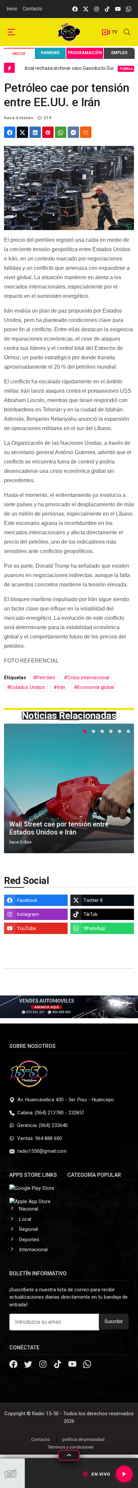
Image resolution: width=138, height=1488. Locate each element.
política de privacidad (83, 1439)
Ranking (50, 52)
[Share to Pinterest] (48, 132)
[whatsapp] (128, 9)
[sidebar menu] (11, 32)
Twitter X (93, 900)
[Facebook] (14, 1365)
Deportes (29, 1240)
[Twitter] (28, 1365)
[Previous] (15, 791)
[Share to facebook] (9, 132)
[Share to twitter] (22, 132)
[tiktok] (107, 9)
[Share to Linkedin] (35, 132)
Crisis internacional (88, 678)
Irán (61, 687)
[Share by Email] (85, 132)
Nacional (28, 1209)
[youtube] (118, 9)
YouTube (26, 928)
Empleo (119, 52)
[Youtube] (73, 1365)
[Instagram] (43, 1365)
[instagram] (96, 9)
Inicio (12, 8)
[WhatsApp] (87, 1365)
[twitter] (85, 9)
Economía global (95, 687)
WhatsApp (94, 928)
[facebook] (75, 9)
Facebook (27, 900)
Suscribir (114, 1321)
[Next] (122, 791)
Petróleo (46, 678)
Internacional (33, 1250)
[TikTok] (58, 1365)
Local (25, 1219)
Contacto (32, 8)
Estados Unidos (27, 687)
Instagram (28, 914)
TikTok (90, 914)
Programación (85, 52)
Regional (28, 1229)
